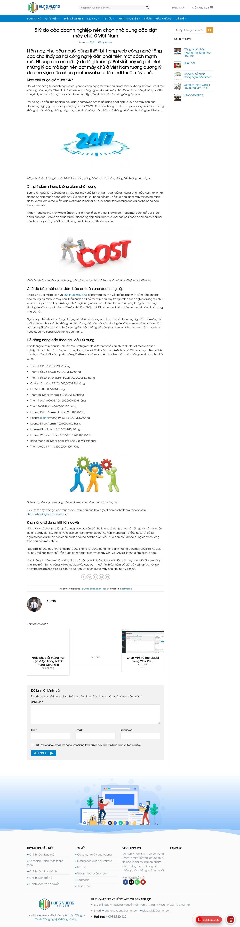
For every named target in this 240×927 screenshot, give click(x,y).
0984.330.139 (117, 916)
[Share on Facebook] (84, 577)
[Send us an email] (131, 882)
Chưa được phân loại (94, 588)
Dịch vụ (92, 18)
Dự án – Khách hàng (158, 18)
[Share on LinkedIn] (107, 577)
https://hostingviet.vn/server (45, 514)
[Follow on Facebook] (125, 882)
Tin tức (108, 18)
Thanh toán (84, 886)
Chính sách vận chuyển (44, 884)
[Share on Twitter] (89, 577)
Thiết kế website (73, 18)
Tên (34, 729)
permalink (126, 588)
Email (79, 729)
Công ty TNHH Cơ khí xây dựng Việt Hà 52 (197, 86)
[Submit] (147, 7)
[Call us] (137, 882)
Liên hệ (180, 18)
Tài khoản (83, 879)
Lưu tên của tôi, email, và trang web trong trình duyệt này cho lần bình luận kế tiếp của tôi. (88, 744)
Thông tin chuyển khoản (92, 873)
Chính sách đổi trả (40, 877)
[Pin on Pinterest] (101, 577)
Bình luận (37, 701)
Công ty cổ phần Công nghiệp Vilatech (197, 75)
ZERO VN (189, 63)
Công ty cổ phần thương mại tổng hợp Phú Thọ (197, 52)
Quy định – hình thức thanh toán (45, 863)
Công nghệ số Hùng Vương (94, 854)
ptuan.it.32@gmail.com (156, 910)
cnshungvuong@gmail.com (121, 910)
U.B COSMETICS (193, 95)
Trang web (126, 729)
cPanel (44, 417)
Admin (108, 42)
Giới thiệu (51, 18)
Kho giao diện (128, 18)
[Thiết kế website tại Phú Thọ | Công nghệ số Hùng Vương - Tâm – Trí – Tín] (50, 7)
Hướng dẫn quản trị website (94, 861)
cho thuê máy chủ (75, 294)
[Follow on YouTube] (143, 882)
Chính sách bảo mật (42, 854)
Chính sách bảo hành (43, 871)
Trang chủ (34, 18)
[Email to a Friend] (95, 577)
